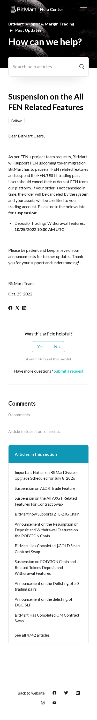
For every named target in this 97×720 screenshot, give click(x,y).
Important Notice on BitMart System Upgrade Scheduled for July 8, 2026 (46, 475)
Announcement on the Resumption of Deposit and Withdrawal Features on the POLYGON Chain (46, 530)
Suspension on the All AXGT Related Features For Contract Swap (46, 501)
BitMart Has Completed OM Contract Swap (47, 618)
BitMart (16, 23)
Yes (40, 346)
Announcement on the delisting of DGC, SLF (43, 602)
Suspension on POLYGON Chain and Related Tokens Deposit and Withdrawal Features (45, 567)
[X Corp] (17, 308)
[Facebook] (10, 308)
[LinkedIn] (24, 308)
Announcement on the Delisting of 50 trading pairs (47, 586)
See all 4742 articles (32, 635)
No (57, 346)
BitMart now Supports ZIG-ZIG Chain (47, 514)
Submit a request (69, 370)
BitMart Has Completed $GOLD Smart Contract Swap (48, 548)
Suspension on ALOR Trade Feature (45, 488)
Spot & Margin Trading (52, 23)
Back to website (31, 693)
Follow (16, 120)
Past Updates (28, 30)
